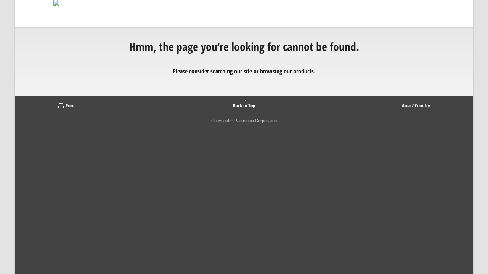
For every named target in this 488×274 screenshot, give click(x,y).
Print (70, 105)
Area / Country (416, 105)
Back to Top (244, 105)
